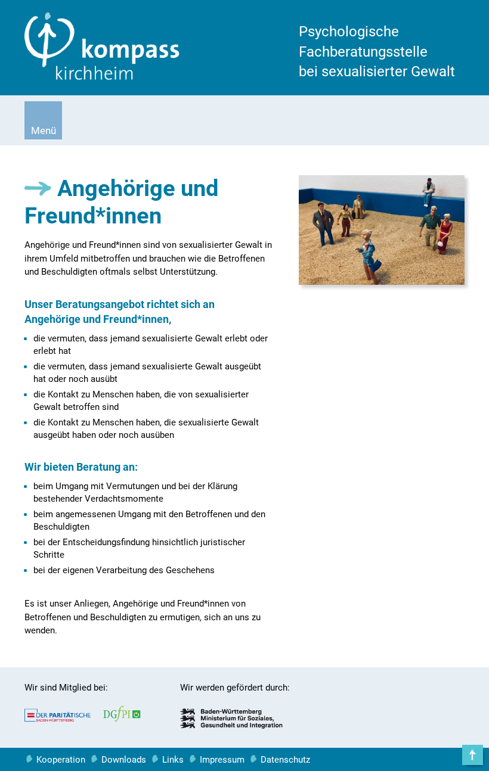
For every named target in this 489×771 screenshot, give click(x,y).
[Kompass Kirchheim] (101, 77)
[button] (43, 120)
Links (173, 759)
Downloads (123, 759)
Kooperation (60, 759)
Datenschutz (285, 759)
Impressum (222, 759)
